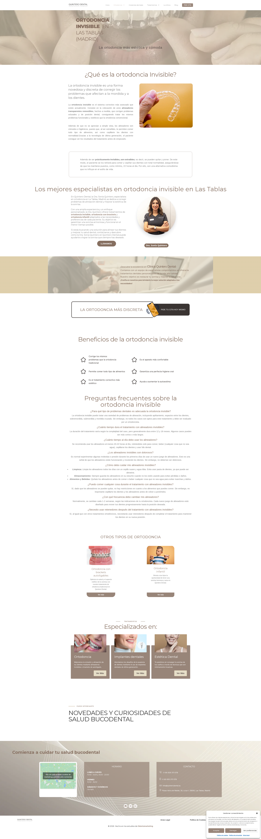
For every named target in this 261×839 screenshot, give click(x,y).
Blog (176, 5)
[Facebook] (125, 806)
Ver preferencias (250, 830)
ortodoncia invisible (81, 214)
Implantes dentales (136, 5)
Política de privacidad (235, 835)
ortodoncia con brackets (103, 214)
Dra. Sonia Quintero (156, 245)
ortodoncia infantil (80, 217)
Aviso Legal (165, 820)
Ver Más (100, 673)
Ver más (101, 595)
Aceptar (216, 830)
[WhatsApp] (135, 806)
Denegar (233, 830)
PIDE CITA (187, 5)
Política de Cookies (198, 820)
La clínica (167, 5)
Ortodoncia (118, 5)
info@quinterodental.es (171, 786)
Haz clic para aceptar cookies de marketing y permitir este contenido (58, 776)
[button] (257, 813)
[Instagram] (130, 806)
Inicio (107, 5)
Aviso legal (246, 835)
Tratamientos (152, 5)
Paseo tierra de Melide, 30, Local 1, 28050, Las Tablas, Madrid (186, 791)
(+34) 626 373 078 (170, 773)
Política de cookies (222, 835)
